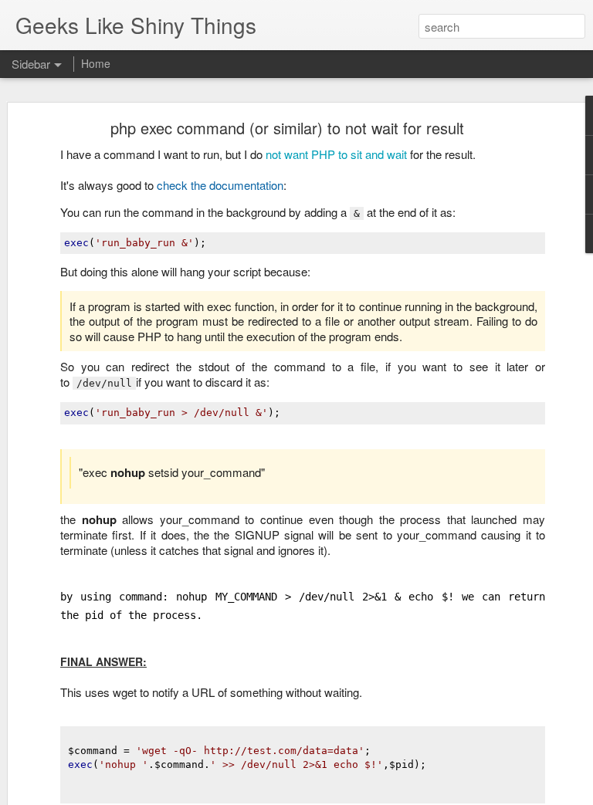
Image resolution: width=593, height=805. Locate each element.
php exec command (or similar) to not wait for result (287, 128)
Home (95, 63)
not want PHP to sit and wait (335, 154)
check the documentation (220, 185)
